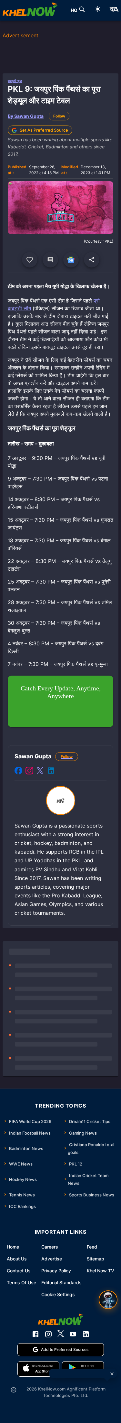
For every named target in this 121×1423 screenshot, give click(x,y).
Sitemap (95, 1258)
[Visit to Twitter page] (40, 771)
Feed (92, 1247)
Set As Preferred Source (44, 130)
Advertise (51, 1258)
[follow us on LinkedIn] (86, 1334)
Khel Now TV (100, 1270)
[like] (29, 259)
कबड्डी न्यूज (15, 81)
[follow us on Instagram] (48, 1334)
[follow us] (71, 259)
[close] (112, 1374)
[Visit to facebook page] (18, 771)
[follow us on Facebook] (35, 1334)
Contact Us (19, 1270)
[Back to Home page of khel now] (30, 10)
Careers (49, 1247)
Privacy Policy (56, 1270)
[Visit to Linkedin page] (51, 771)
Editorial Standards (61, 1282)
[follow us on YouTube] (73, 1334)
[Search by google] (82, 10)
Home (13, 1247)
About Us (17, 1258)
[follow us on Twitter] (60, 1334)
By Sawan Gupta (26, 116)
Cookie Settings (58, 1294)
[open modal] (108, 1299)
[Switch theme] (98, 10)
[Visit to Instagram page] (29, 771)
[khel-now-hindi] (114, 10)
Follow (59, 116)
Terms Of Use (21, 1282)
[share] (91, 259)
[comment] (50, 259)
